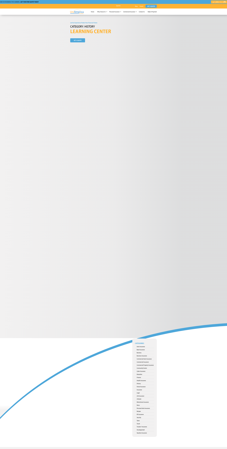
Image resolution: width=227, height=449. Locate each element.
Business (139, 353)
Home (92, 11)
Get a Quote (151, 6)
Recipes (139, 411)
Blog (136, 6)
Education (139, 374)
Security (139, 417)
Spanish (118, 6)
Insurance (139, 390)
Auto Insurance (141, 346)
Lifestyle (139, 399)
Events (141, 6)
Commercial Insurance (129, 11)
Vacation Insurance (142, 433)
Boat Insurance (141, 350)
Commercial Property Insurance (145, 365)
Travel (138, 424)
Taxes (138, 420)
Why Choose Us (101, 11)
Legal (138, 393)
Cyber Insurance (141, 371)
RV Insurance (140, 414)
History (139, 383)
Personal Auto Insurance (143, 408)
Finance (139, 377)
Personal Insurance (114, 11)
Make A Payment (152, 11)
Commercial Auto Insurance (144, 359)
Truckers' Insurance (142, 427)
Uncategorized (141, 430)
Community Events (142, 368)
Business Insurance (142, 356)
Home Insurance (141, 386)
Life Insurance (140, 396)
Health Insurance (141, 380)
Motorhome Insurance (143, 402)
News (138, 405)
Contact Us (142, 11)
